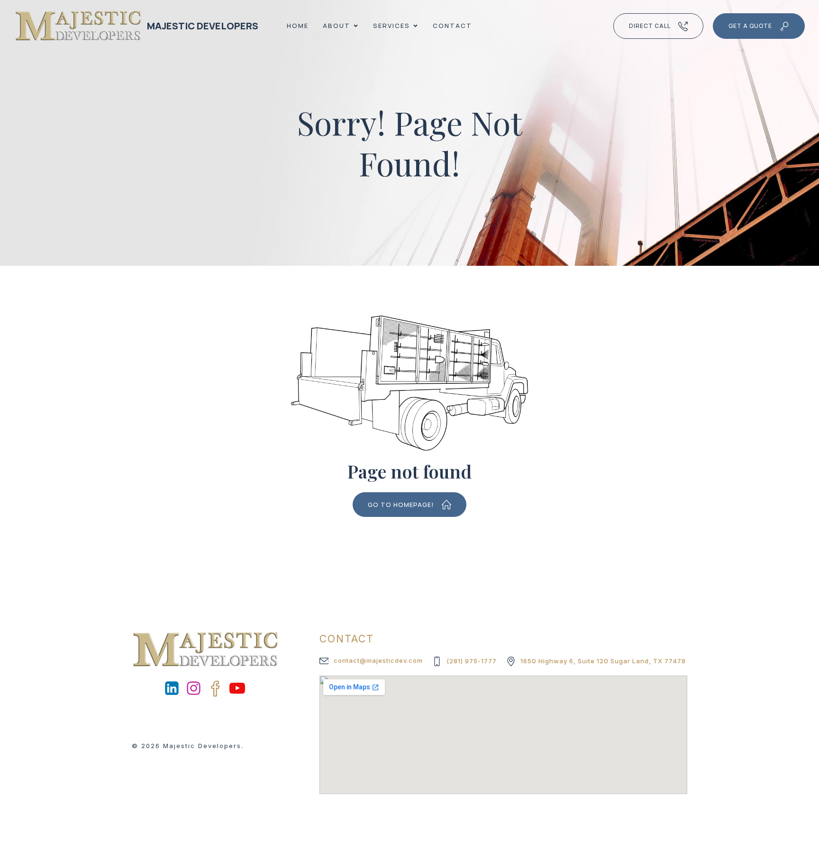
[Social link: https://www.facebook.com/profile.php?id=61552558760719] (216, 688)
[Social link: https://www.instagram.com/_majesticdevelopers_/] (194, 688)
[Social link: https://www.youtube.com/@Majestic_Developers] (238, 688)
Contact (452, 25)
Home (298, 25)
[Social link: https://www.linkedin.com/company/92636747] (172, 688)
